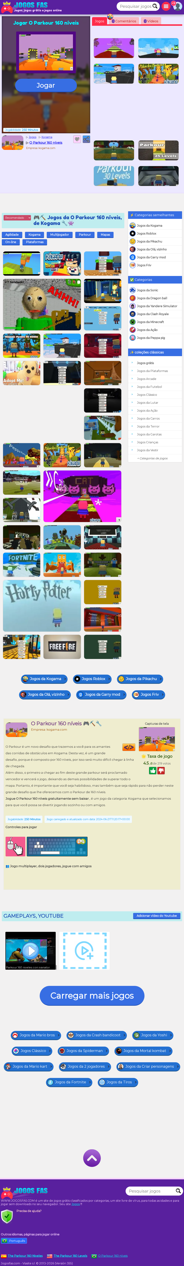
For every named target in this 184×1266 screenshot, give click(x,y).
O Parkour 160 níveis (113, 1256)
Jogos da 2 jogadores (86, 1066)
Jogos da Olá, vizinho (152, 249)
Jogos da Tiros (119, 1082)
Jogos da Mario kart (30, 1066)
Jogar (46, 85)
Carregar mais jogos (92, 995)
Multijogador (59, 234)
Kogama (34, 234)
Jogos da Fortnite (70, 1082)
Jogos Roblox (146, 233)
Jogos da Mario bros (37, 1035)
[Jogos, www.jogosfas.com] (25, 7)
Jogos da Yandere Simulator (157, 306)
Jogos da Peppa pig (151, 338)
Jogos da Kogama (149, 225)
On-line (10, 242)
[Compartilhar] (86, 139)
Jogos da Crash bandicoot (98, 1035)
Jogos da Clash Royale (153, 314)
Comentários (124, 21)
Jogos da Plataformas (152, 371)
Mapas (105, 234)
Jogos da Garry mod (151, 257)
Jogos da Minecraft (150, 322)
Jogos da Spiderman (85, 1051)
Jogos (99, 21)
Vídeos (151, 21)
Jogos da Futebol (149, 387)
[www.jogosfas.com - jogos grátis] (25, 1193)
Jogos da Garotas (149, 434)
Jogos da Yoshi (154, 1035)
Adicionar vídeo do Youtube (157, 915)
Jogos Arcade (146, 379)
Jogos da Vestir (147, 450)
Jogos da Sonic (147, 290)
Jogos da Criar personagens (149, 1066)
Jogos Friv (144, 265)
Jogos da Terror (148, 426)
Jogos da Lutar (147, 402)
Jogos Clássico (147, 394)
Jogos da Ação (147, 330)
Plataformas (34, 242)
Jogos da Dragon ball (152, 298)
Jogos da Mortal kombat (144, 1051)
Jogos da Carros (148, 418)
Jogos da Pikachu (149, 241)
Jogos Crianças (147, 442)
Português (17, 1241)
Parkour (85, 234)
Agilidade (12, 234)
